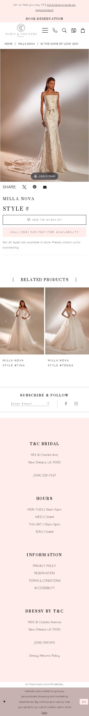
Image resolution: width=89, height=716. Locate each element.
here (44, 712)
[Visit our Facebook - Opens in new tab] (66, 403)
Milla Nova (26, 43)
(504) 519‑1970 (44, 642)
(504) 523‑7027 (44, 475)
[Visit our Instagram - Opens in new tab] (76, 403)
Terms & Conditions (44, 580)
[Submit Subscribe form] (48, 403)
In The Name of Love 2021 (59, 43)
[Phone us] (55, 30)
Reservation (44, 573)
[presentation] (22, 320)
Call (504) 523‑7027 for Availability (44, 232)
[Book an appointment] (73, 30)
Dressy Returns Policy (44, 655)
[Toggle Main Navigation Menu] (45, 30)
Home (9, 43)
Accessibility (44, 588)
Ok (84, 701)
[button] (83, 30)
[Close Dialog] (4, 702)
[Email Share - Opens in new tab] (45, 187)
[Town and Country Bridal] (21, 30)
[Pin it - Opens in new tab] (35, 187)
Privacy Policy (44, 566)
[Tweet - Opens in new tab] (24, 187)
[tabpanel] (44, 115)
